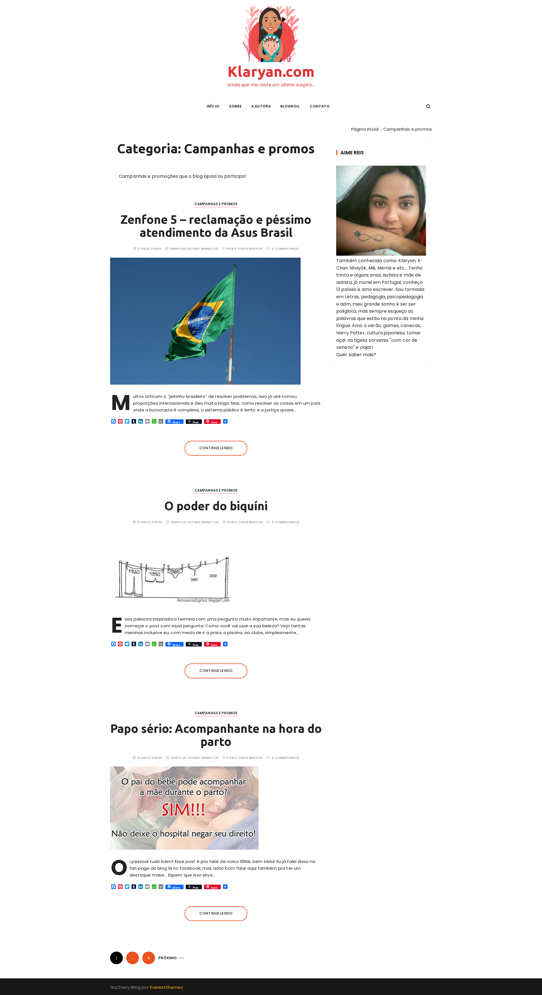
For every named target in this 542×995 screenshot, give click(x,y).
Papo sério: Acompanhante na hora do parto (216, 735)
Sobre (235, 106)
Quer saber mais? (356, 354)
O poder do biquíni (216, 505)
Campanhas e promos (216, 203)
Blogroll (290, 106)
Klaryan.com (271, 71)
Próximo (167, 958)
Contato (320, 106)
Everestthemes (166, 987)
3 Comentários (285, 522)
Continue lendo (216, 448)
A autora (261, 106)
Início (213, 106)
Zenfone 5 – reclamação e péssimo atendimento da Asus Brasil (216, 226)
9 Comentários (285, 248)
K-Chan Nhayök (248, 248)
